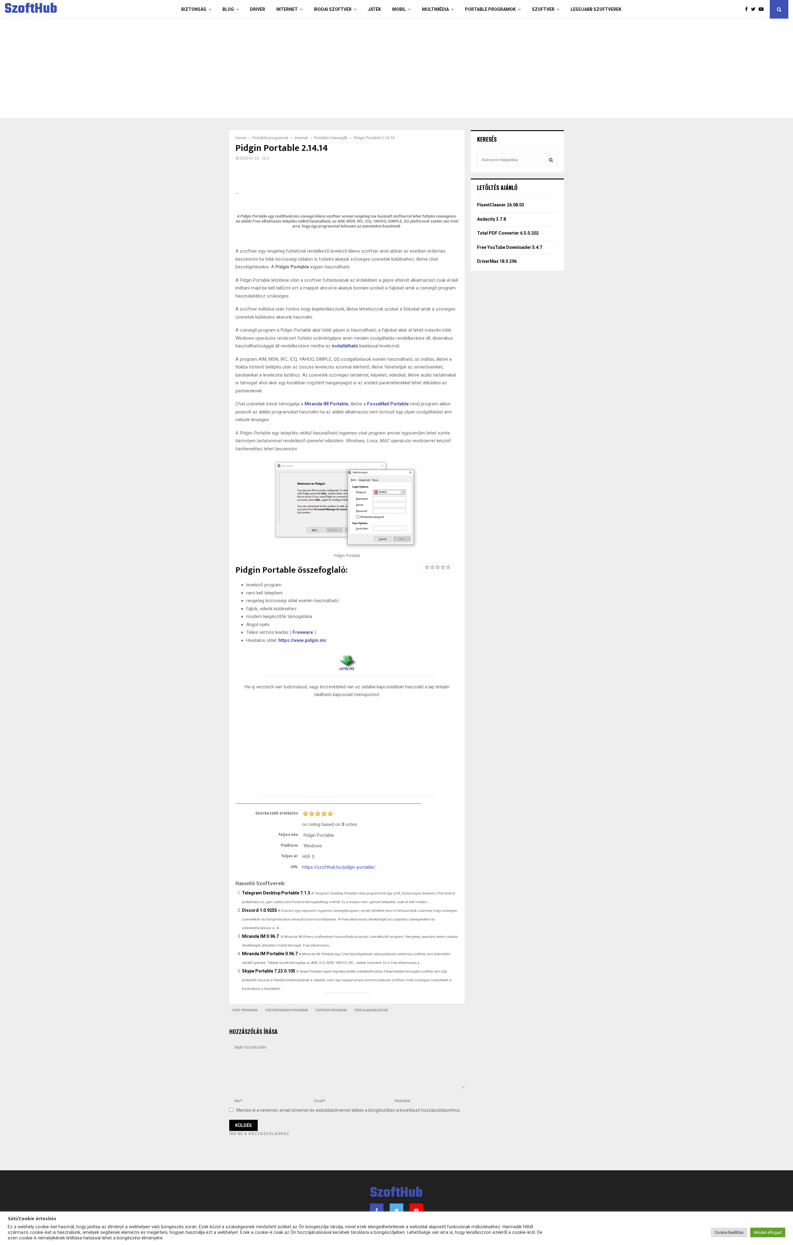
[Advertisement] (372, 68)
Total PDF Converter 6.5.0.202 (508, 233)
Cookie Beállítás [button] (729, 1232)
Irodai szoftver (333, 9)
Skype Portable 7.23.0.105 (268, 971)
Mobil (399, 9)
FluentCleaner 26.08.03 (500, 204)
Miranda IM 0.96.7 (260, 936)
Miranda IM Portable (326, 404)
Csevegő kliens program (286, 1010)
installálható (345, 346)
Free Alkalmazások (371, 1010)
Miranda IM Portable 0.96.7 (270, 953)
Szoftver (543, 9)
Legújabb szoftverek (596, 9)
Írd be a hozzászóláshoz (259, 1134)
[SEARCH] (551, 160)
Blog (228, 9)
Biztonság (193, 9)
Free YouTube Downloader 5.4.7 (509, 247)
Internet (287, 9)
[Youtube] (763, 9)
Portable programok (490, 9)
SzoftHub (31, 9)
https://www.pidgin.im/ (302, 640)
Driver (257, 9)
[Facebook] (748, 9)
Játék (374, 9)
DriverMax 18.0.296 (497, 261)
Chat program (244, 1010)
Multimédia (435, 9)
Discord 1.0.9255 (259, 910)
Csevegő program (331, 1010)
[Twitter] (755, 9)
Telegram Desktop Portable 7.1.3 (276, 892)
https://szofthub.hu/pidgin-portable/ (338, 867)
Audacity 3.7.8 (491, 219)
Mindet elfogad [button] (768, 1232)
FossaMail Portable (388, 404)
